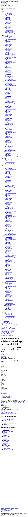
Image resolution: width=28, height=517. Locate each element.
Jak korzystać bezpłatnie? (12, 156)
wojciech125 (3, 356)
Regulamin (7, 508)
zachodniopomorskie (11, 33)
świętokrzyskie (9, 30)
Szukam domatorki (10, 163)
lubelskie (8, 17)
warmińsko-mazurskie (11, 31)
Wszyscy (8, 153)
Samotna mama (9, 159)
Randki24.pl (6, 319)
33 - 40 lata (8, 402)
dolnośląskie (9, 14)
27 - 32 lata (3, 402)
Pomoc (16, 508)
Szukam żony (6, 420)
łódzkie (8, 19)
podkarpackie (9, 24)
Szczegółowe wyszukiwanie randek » (9, 413)
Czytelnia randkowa (5, 510)
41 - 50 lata (14, 402)
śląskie (7, 28)
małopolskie (9, 21)
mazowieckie (9, 22)
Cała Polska (9, 13)
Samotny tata (9, 160)
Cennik (12, 508)
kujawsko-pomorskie (11, 15)
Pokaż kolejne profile (5, 397)
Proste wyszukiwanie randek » (7, 412)
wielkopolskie (9, 32)
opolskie (8, 23)
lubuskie (8, 18)
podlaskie (8, 26)
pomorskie (8, 27)
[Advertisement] (14, 465)
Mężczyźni (8, 155)
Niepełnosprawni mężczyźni (9, 423)
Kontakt (2, 508)
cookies (20, 515)
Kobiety (8, 154)
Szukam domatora (10, 162)
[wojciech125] (5, 354)
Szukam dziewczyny (8, 419)
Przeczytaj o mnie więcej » (7, 396)
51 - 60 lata (20, 402)
